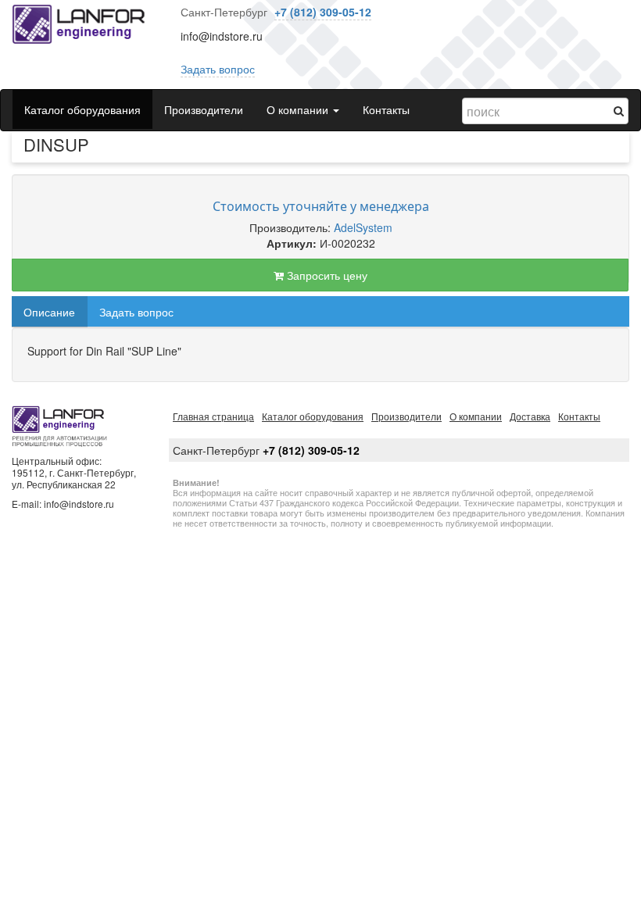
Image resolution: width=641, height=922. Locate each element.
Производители (203, 109)
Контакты (386, 109)
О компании (475, 416)
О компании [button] (299, 109)
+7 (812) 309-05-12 (322, 12)
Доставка (530, 416)
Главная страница (213, 416)
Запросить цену (325, 275)
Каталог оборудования (82, 109)
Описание (49, 312)
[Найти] (618, 110)
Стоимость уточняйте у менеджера (321, 206)
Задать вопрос (218, 69)
